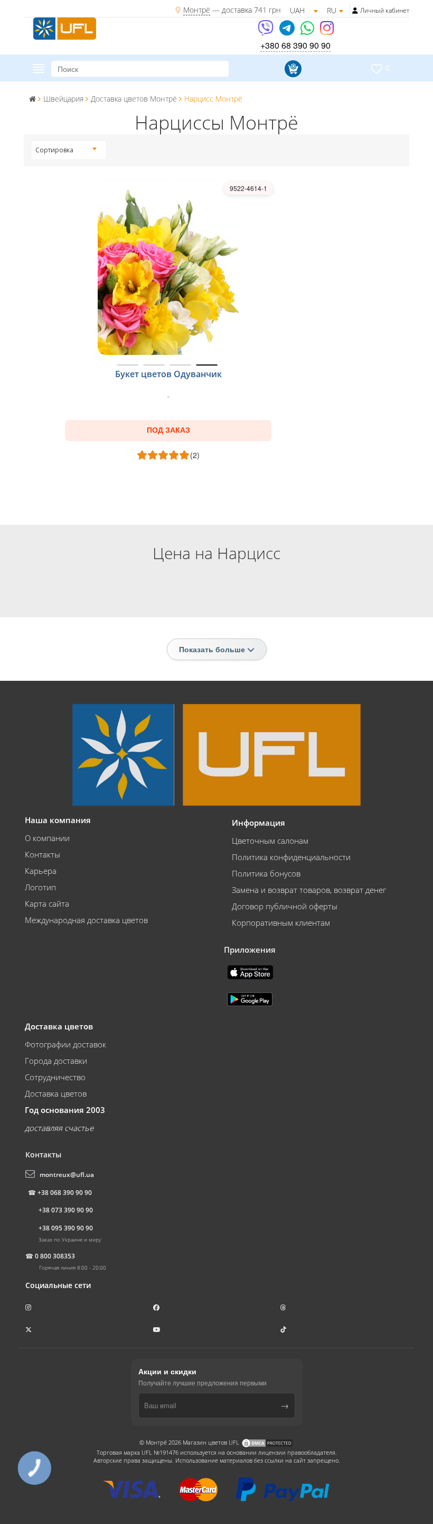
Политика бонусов (266, 873)
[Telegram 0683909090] (287, 31)
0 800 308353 (55, 1256)
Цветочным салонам (270, 840)
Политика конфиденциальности (291, 857)
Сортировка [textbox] (54, 149)
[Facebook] (157, 1307)
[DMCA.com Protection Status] (267, 1442)
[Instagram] (327, 31)
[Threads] (284, 1307)
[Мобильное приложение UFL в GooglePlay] (251, 998)
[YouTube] (157, 1329)
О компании (47, 838)
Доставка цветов (56, 1093)
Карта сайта (47, 903)
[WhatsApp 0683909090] (308, 31)
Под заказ (168, 430)
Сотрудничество (55, 1077)
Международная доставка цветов (86, 920)
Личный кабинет (384, 10)
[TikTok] (284, 1329)
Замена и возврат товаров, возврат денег (309, 889)
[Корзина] (291, 68)
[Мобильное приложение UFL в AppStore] (251, 971)
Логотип (40, 887)
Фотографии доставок (65, 1044)
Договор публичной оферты (284, 906)
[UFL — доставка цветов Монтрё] (64, 27)
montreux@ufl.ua (67, 1174)
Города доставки (56, 1060)
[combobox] (66, 150)
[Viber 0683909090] (266, 31)
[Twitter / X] (29, 1329)
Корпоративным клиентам (281, 922)
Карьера (41, 870)
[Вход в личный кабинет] (355, 10)
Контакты (42, 854)
